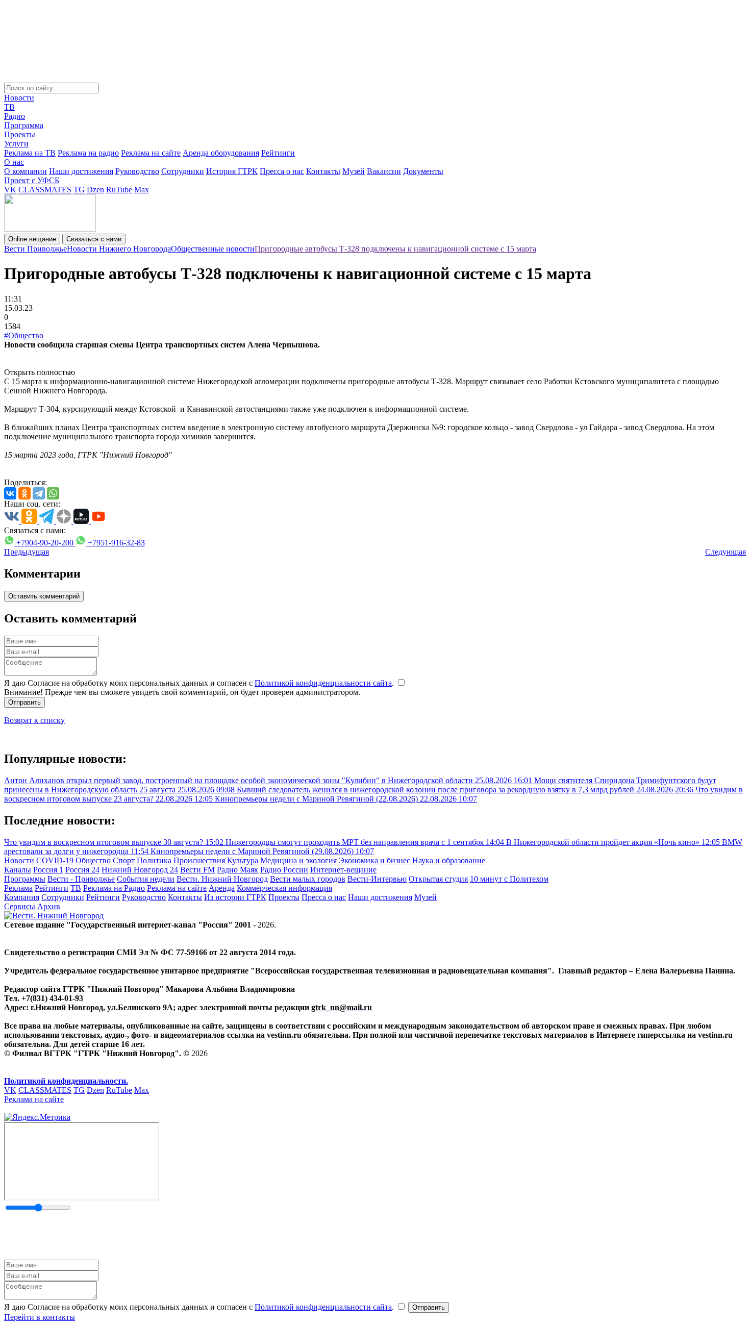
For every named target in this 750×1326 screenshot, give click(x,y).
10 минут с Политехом (509, 878)
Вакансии (384, 171)
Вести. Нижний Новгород (222, 878)
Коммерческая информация (284, 888)
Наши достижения (81, 171)
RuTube (119, 189)
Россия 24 (82, 869)
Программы (24, 878)
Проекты (19, 134)
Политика (154, 860)
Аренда (222, 888)
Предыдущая (26, 551)
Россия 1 (48, 869)
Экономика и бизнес (374, 860)
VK (10, 189)
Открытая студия (438, 878)
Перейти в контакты (39, 1317)
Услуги (16, 143)
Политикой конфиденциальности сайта (323, 683)
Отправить (24, 702)
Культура (242, 860)
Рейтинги (278, 152)
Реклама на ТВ (30, 152)
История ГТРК (232, 171)
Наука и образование (448, 860)
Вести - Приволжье (81, 878)
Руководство (137, 171)
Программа (23, 125)
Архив (48, 906)
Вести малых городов (307, 878)
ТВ (9, 107)
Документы (423, 171)
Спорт (124, 860)
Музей (353, 171)
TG (79, 189)
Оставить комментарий (44, 596)
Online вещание (32, 239)
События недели (145, 878)
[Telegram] (39, 493)
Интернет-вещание (343, 869)
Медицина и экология (298, 860)
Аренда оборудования (221, 152)
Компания (21, 897)
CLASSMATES (44, 189)
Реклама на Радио (114, 888)
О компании (25, 171)
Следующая (725, 551)
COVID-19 (54, 860)
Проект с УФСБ (31, 180)
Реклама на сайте (151, 152)
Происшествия (199, 860)
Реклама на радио (88, 152)
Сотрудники (182, 171)
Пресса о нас (282, 171)
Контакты (323, 171)
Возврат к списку (34, 720)
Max (141, 189)
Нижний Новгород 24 (140, 869)
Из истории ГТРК (235, 897)
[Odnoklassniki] (24, 493)
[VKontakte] (10, 493)
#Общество (23, 335)
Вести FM (197, 869)
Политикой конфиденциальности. (66, 1081)
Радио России (284, 869)
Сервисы (19, 906)
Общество (93, 860)
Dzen (95, 189)
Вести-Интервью (377, 878)
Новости (19, 97)
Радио (14, 116)
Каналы (17, 869)
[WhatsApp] (53, 493)
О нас (14, 162)
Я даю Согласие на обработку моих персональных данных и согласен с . (200, 683)
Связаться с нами (93, 239)
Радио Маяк (237, 869)
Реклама (18, 888)
